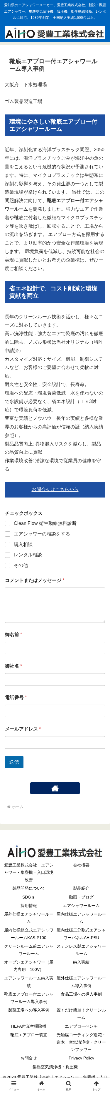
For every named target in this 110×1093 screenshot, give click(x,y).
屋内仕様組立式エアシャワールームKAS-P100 (28, 934)
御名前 (13, 634)
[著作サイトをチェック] (55, 788)
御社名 (13, 665)
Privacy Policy (81, 1058)
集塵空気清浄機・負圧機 (55, 1066)
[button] (98, 845)
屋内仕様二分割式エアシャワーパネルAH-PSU (81, 934)
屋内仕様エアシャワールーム (81, 918)
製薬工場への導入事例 (28, 1010)
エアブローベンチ (81, 1026)
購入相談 (23, 544)
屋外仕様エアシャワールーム (28, 918)
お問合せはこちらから (55, 489)
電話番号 (16, 697)
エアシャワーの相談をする (42, 533)
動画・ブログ (81, 897)
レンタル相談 (28, 554)
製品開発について (28, 888)
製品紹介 (81, 888)
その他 (21, 565)
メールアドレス (23, 728)
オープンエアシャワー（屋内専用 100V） (28, 966)
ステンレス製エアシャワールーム (81, 950)
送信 (14, 762)
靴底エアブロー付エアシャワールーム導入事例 (28, 998)
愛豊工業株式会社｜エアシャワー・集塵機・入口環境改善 (28, 872)
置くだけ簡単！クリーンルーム (81, 1014)
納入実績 (81, 962)
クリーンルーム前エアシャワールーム (28, 950)
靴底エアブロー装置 (28, 1034)
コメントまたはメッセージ (34, 580)
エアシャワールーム (81, 905)
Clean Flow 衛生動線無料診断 (45, 523)
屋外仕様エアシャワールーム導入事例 (81, 982)
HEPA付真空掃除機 (28, 1026)
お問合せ (29, 1058)
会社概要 (81, 865)
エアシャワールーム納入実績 (28, 982)
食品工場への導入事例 (81, 994)
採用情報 (29, 905)
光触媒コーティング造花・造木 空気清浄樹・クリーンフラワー (81, 1042)
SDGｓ (28, 897)
